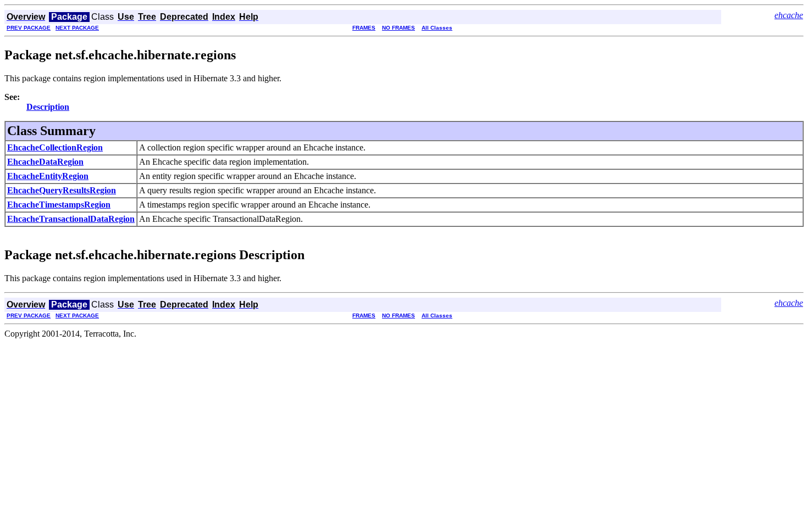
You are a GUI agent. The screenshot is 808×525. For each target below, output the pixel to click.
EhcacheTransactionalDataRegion (71, 219)
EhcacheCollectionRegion (55, 147)
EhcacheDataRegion (45, 161)
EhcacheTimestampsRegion (58, 204)
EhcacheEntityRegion (47, 176)
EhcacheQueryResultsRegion (61, 190)
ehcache (788, 15)
